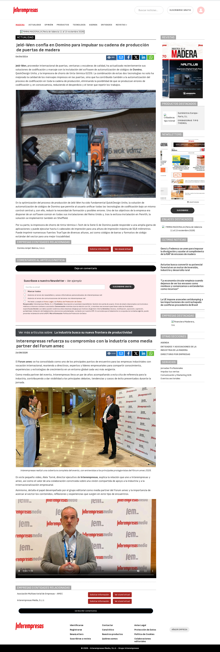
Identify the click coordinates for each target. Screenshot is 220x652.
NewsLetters (76, 634)
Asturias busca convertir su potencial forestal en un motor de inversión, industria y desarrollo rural (181, 267)
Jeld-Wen (21, 65)
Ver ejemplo (74, 281)
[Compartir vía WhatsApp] (150, 57)
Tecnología (79, 25)
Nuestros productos (112, 634)
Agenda (93, 25)
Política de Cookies (144, 634)
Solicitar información (99, 249)
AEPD (47, 313)
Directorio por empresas (175, 354)
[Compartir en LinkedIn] (143, 57)
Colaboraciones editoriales (142, 640)
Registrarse (76, 629)
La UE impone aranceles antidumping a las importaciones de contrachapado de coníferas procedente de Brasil (182, 302)
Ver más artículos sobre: (36, 332)
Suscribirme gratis (122, 286)
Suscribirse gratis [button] (180, 10)
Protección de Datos (145, 629)
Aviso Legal (48, 302)
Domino (137, 69)
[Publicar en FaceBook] (128, 57)
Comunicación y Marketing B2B (176, 375)
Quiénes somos (109, 638)
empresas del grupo (72, 309)
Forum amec (25, 361)
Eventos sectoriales (170, 378)
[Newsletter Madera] (183, 169)
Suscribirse (182, 210)
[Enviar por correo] (120, 57)
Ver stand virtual (123, 249)
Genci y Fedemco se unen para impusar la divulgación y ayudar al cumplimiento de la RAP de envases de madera (182, 251)
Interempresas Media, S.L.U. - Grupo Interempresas (114, 648)
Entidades (106, 25)
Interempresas (89, 477)
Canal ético (108, 629)
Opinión (49, 25)
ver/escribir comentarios (86, 611)
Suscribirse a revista (80, 638)
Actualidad (35, 25)
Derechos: (106, 309)
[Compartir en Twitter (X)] (135, 57)
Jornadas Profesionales (172, 368)
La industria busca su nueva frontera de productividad (93, 332)
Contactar (107, 625)
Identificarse (76, 625)
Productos (63, 25)
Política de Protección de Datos (69, 302)
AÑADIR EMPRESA (179, 629)
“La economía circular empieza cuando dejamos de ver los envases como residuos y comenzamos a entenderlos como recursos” (182, 285)
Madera (20, 24)
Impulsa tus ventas (170, 371)
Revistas (121, 25)
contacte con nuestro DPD (84, 311)
